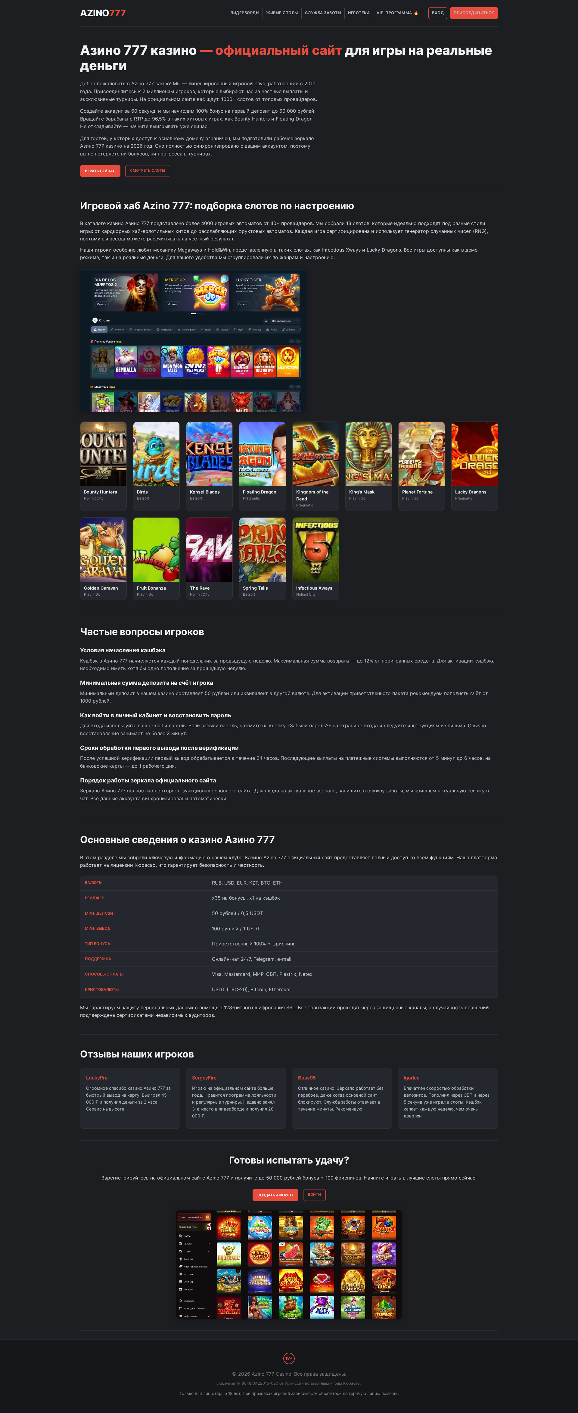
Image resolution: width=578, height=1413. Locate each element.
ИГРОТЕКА (359, 13)
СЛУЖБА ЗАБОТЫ (323, 13)
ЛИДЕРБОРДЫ (244, 13)
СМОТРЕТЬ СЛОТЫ (147, 170)
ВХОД (438, 13)
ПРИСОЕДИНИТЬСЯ (474, 13)
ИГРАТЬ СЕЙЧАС (100, 171)
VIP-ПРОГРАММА (397, 13)
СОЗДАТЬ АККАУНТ (275, 1195)
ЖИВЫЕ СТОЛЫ (282, 13)
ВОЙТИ (314, 1194)
